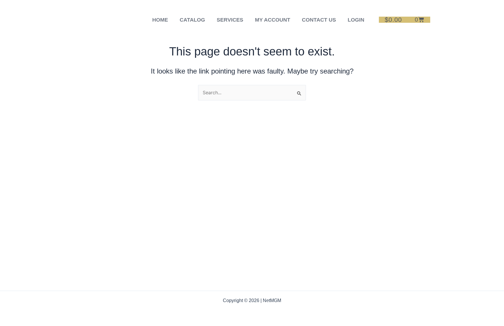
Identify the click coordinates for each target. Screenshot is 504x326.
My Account (272, 20)
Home (160, 20)
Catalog (192, 20)
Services (230, 20)
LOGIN (356, 20)
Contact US (319, 20)
